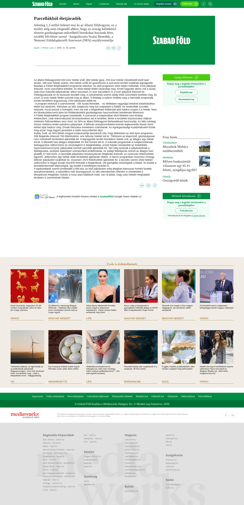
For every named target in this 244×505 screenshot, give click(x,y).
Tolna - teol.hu (50, 490)
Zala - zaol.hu (90, 441)
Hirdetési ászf (142, 396)
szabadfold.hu (90, 459)
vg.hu (86, 481)
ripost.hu (170, 435)
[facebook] (225, 415)
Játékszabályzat (188, 396)
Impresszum (37, 396)
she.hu (169, 445)
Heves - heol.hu (50, 469)
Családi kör (104, 4)
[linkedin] (233, 415)
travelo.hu (129, 463)
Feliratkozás (186, 210)
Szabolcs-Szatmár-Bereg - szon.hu (59, 486)
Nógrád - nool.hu (51, 479)
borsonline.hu (131, 491)
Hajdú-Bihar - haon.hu (53, 466)
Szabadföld (107, 196)
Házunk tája (121, 4)
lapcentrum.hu (173, 469)
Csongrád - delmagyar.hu (55, 453)
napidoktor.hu (131, 456)
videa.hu (170, 466)
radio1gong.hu (173, 484)
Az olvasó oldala (141, 4)
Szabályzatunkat (198, 216)
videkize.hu (130, 473)
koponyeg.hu (172, 463)
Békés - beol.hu (50, 446)
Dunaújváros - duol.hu (53, 456)
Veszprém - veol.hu (93, 438)
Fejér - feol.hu (49, 459)
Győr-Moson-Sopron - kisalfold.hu (59, 463)
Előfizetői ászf (157, 396)
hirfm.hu (170, 487)
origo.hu (88, 466)
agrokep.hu (89, 484)
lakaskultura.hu (132, 446)
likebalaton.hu (131, 453)
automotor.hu (131, 442)
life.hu (169, 441)
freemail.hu (171, 459)
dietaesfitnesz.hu (133, 466)
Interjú (76, 4)
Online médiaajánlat (55, 396)
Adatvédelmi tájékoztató (98, 396)
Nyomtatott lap (186, 99)
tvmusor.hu (130, 476)
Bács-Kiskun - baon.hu (53, 439)
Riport (89, 4)
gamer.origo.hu (132, 449)
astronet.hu (130, 439)
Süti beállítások (205, 396)
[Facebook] (203, 4)
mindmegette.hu (133, 459)
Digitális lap (186, 92)
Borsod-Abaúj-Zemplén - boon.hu (59, 449)
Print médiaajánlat (75, 396)
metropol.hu (171, 438)
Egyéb (37, 48)
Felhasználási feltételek (122, 396)
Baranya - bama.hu (52, 442)
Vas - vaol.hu (90, 435)
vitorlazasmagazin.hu (135, 469)
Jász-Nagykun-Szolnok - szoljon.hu (59, 473)
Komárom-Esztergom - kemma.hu (59, 476)
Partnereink (173, 396)
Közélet (62, 4)
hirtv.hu (87, 463)
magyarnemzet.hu (92, 456)
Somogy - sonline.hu (52, 483)
